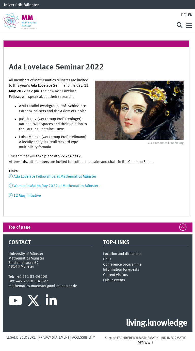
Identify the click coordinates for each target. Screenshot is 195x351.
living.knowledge (156, 323)
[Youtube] (15, 301)
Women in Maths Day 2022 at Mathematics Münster (55, 186)
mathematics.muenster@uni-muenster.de (42, 286)
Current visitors (115, 275)
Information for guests (121, 270)
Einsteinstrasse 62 (23, 263)
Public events (114, 280)
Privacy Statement (53, 337)
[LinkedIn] (51, 301)
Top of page (19, 227)
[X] (34, 301)
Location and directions (122, 254)
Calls (107, 259)
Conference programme (122, 265)
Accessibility (83, 337)
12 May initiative (27, 196)
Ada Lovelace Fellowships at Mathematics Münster (54, 177)
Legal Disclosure (21, 337)
